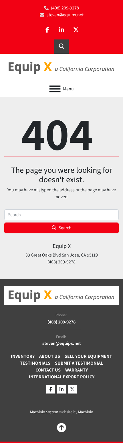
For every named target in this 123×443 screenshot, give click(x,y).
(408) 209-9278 (65, 8)
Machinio (85, 411)
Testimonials (35, 363)
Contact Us (48, 370)
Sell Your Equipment (88, 356)
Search (65, 228)
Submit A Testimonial (79, 363)
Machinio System (44, 411)
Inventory (23, 356)
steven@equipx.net (65, 15)
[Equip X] (61, 295)
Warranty (76, 370)
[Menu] (55, 89)
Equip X (62, 246)
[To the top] (61, 427)
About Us (49, 356)
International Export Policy (61, 377)
